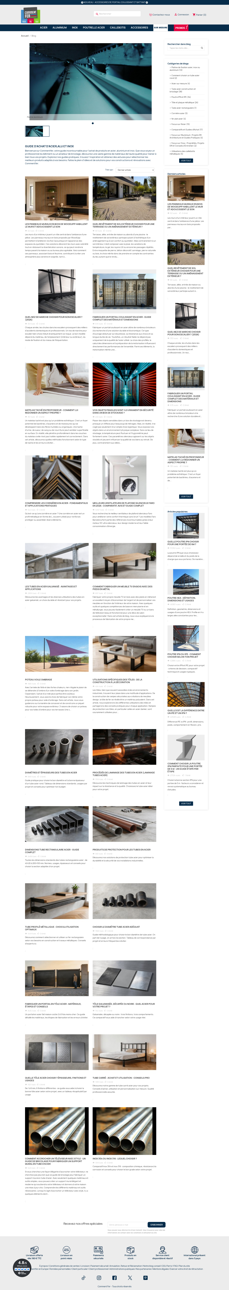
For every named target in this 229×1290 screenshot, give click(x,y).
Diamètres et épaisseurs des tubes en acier (51, 772)
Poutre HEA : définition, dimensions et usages (182, 599)
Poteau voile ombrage (38, 679)
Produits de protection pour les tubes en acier (122, 849)
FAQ (176, 1266)
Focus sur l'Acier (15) (180, 124)
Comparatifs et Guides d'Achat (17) (187, 129)
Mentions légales (161, 1269)
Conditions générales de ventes (64, 1266)
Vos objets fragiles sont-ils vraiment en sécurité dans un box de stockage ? (123, 411)
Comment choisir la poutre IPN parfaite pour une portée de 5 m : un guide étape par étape (185, 767)
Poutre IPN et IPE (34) (181, 97)
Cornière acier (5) (179, 113)
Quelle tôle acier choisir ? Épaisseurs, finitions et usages (55, 1079)
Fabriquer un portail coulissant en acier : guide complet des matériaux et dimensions (122, 318)
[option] (90, 81)
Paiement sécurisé (99, 1266)
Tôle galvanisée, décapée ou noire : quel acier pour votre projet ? (124, 1005)
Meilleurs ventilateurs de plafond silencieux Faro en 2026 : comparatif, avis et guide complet (124, 504)
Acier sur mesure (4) (180, 83)
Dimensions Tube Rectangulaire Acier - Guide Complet (52, 851)
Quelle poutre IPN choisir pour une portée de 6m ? (183, 543)
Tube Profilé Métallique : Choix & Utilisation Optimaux (52, 928)
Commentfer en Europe (37, 1269)
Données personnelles (60, 1269)
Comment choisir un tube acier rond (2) (184, 76)
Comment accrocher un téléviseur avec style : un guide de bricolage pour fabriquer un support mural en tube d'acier (55, 1161)
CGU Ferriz (167, 1266)
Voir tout (186, 160)
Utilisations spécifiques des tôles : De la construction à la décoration (117, 681)
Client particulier (80, 1269)
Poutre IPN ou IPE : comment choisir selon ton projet (184, 655)
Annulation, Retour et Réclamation (126, 1266)
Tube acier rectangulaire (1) (184, 108)
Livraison (85, 1266)
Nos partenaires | (144, 1269)
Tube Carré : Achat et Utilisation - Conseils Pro (121, 1077)
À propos (43, 1266)
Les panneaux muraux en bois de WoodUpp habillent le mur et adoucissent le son (56, 225)
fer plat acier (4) (178, 118)
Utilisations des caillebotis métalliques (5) (182, 152)
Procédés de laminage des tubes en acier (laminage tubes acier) (124, 774)
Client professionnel (98, 1269)
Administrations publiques (122, 1269)
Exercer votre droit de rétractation (186, 1269)
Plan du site (184, 1266)
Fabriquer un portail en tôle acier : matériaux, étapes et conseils (53, 1005)
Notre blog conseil (151, 1266)
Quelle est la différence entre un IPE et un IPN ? (186, 712)
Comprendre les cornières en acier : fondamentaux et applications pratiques (56, 504)
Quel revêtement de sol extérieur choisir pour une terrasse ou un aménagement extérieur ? (124, 225)
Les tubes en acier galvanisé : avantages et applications (51, 588)
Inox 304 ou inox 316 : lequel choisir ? (115, 1158)
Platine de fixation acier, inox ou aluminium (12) (185, 68)
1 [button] (93, 123)
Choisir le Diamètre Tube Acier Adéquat (116, 926)
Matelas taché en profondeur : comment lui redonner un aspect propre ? (51, 411)
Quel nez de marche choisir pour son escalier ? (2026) (53, 318)
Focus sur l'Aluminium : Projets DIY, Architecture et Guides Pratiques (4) (186, 136)
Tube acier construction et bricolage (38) (183, 90)
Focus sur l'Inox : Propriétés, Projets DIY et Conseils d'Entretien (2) (187, 144)
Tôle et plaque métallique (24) (184, 102)
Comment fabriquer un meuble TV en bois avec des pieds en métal (122, 588)
